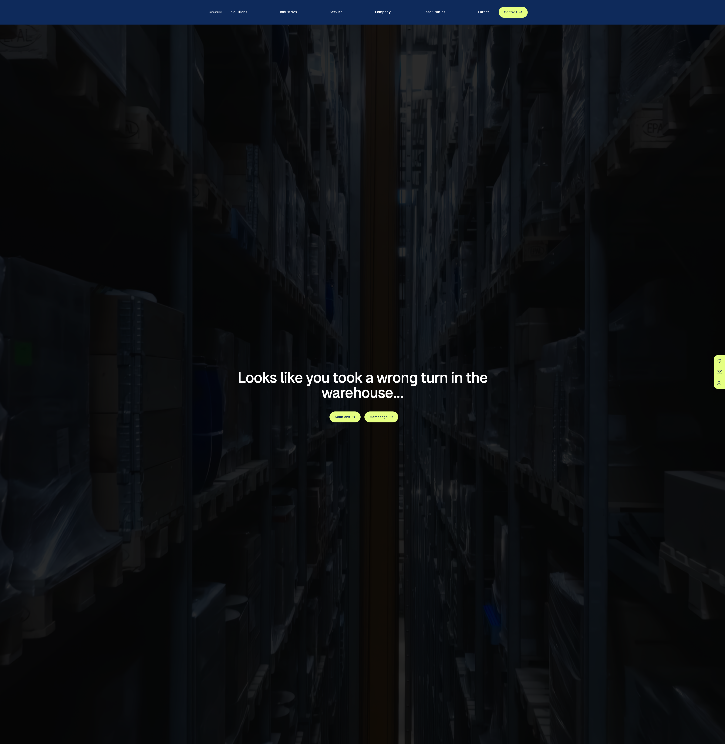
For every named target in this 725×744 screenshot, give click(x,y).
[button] (362, 407)
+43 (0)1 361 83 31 (376, 372)
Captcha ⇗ (505, 317)
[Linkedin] (234, 296)
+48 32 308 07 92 (452, 372)
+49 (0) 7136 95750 (225, 372)
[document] (362, 575)
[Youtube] (250, 296)
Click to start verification (444, 311)
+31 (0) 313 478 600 (301, 372)
